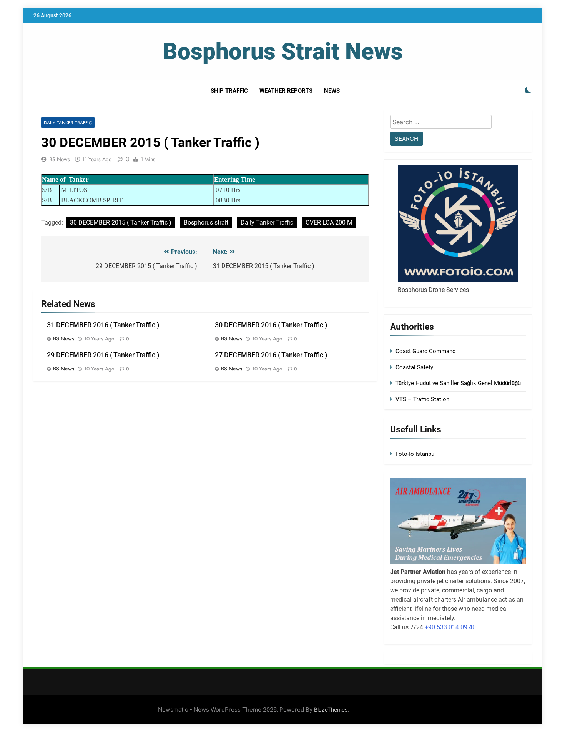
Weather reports (285, 90)
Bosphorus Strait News (283, 51)
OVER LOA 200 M (329, 222)
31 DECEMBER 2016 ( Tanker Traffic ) (103, 325)
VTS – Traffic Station (422, 399)
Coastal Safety (414, 367)
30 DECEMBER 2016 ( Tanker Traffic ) (271, 325)
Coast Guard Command (425, 351)
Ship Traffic (229, 90)
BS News (59, 159)
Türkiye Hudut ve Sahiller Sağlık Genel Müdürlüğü (458, 383)
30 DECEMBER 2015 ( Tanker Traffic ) (120, 222)
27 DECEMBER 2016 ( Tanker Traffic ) (271, 355)
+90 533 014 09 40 (450, 627)
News (332, 90)
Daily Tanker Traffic (68, 122)
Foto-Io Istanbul (416, 453)
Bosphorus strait (206, 222)
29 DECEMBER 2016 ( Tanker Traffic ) (103, 355)
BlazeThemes (330, 709)
